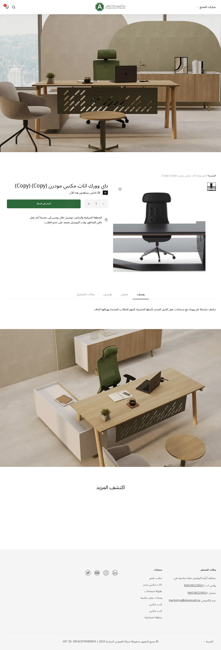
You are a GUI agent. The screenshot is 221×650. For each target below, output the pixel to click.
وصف (141, 295)
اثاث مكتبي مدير (152, 585)
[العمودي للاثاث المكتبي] (110, 7)
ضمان (124, 295)
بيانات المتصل (85, 295)
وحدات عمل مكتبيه (151, 598)
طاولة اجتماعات (153, 591)
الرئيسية (212, 175)
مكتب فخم (156, 578)
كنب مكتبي (155, 604)
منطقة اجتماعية (153, 617)
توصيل (107, 295)
